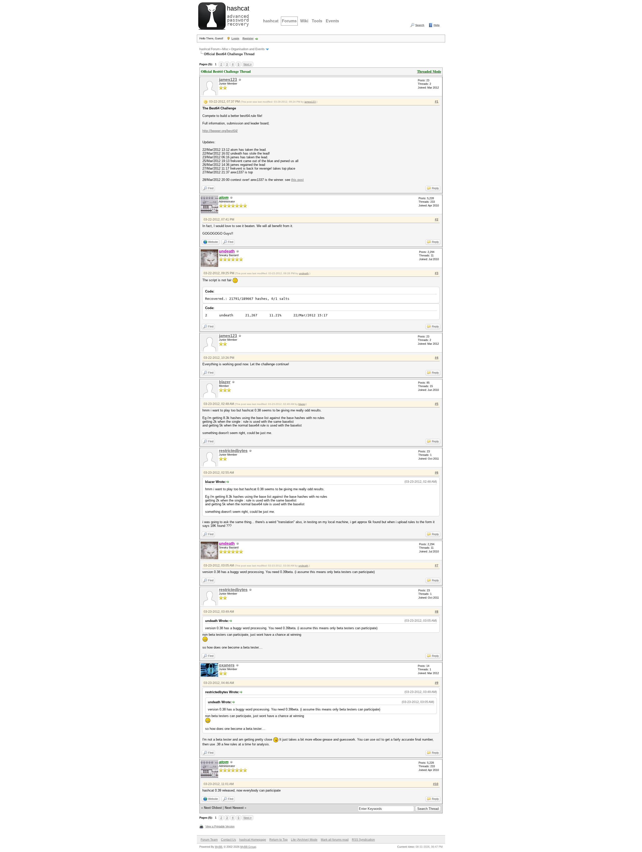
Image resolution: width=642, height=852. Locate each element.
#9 (436, 683)
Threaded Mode (429, 71)
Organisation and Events (248, 49)
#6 (436, 472)
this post (297, 180)
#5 (436, 404)
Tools (317, 21)
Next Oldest (213, 808)
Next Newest (234, 808)
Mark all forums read (335, 839)
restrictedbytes (233, 451)
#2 (436, 219)
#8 (436, 611)
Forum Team (209, 839)
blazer (224, 382)
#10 (435, 784)
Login (235, 38)
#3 (436, 273)
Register (248, 38)
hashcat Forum (209, 49)
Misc (225, 49)
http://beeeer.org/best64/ (220, 131)
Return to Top (278, 839)
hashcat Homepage (252, 839)
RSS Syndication (363, 839)
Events (332, 21)
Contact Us (228, 839)
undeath (304, 273)
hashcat (270, 21)
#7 (436, 565)
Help (437, 25)
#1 (436, 101)
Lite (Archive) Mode (304, 839)
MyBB (218, 846)
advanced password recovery (237, 15)
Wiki (304, 21)
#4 (436, 358)
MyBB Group (248, 846)
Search (419, 25)
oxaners (226, 665)
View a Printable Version (219, 826)
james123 (228, 80)
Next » (248, 64)
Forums (289, 21)
